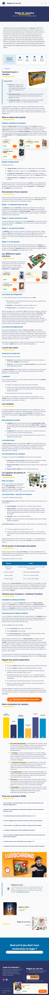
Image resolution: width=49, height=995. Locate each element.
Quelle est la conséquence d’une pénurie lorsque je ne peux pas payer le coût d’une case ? (23, 810)
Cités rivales (42, 656)
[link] (30, 988)
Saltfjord (12, 590)
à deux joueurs (24, 656)
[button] (42, 3)
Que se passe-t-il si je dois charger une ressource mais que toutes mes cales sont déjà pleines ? (23, 803)
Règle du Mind (24, 907)
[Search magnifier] (42, 952)
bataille (33, 816)
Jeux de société (24, 15)
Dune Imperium (38, 199)
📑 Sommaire (7, 68)
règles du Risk (23, 415)
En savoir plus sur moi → (23, 892)
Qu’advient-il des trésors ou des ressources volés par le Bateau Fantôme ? (24, 846)
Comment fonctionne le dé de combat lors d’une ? (20, 816)
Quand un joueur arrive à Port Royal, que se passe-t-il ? (19, 841)
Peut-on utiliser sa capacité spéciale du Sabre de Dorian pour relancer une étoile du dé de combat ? (24, 835)
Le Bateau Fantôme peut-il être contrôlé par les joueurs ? (20, 830)
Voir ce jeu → (43, 991)
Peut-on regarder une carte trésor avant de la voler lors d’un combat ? (23, 820)
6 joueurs (33, 28)
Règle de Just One (23, 922)
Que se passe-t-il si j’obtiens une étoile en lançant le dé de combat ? (23, 825)
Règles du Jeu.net (14, 3)
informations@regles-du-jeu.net (36, 981)
